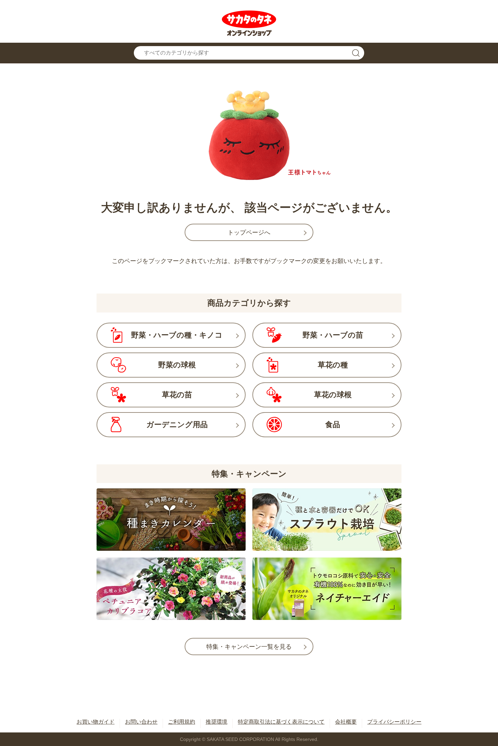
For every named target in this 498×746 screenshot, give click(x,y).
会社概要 (346, 722)
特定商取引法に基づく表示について (281, 722)
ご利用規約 (181, 722)
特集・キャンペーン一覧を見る (249, 646)
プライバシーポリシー (394, 722)
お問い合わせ (141, 722)
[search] (355, 53)
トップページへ (249, 232)
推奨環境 (216, 722)
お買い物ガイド (96, 722)
